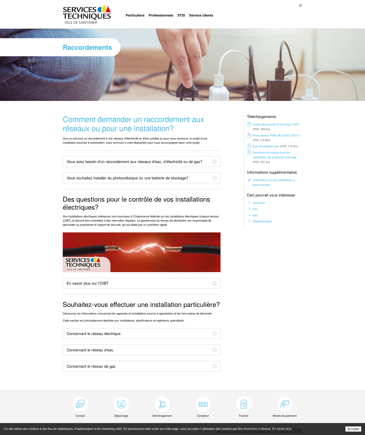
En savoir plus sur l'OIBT (88, 283)
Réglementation (262, 221)
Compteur (203, 416)
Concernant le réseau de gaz (91, 366)
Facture (243, 416)
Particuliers (135, 15)
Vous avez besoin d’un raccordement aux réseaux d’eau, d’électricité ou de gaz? (134, 161)
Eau (255, 209)
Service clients (201, 15)
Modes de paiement (285, 416)
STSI (181, 15)
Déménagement (162, 416)
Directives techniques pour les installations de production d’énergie (275, 157)
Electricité (259, 203)
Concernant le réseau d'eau (90, 350)
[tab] (141, 161)
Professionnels (161, 15)
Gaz (255, 215)
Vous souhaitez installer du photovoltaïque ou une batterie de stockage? (127, 178)
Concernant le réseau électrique (94, 333)
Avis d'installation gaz (275, 146)
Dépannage (121, 416)
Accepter (353, 429)
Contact (80, 416)
